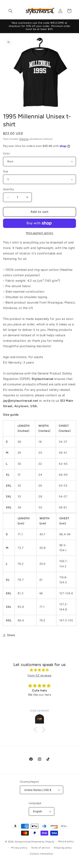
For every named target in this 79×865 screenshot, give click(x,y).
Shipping (24, 139)
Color (6, 153)
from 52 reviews (39, 675)
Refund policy (66, 841)
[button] (10, 10)
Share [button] (11, 635)
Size (5, 171)
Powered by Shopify (42, 841)
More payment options (39, 233)
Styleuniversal (23, 841)
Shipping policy (63, 847)
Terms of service (40, 847)
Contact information (41, 853)
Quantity (8, 189)
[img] (39, 670)
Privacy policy (19, 847)
